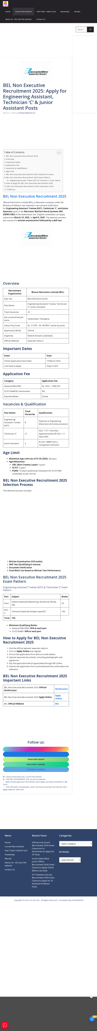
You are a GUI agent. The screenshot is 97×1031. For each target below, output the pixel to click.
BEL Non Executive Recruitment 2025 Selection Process (30, 174)
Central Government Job (15, 777)
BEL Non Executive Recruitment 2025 (22, 156)
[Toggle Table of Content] (57, 153)
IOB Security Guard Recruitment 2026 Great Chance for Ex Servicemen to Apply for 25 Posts (43, 848)
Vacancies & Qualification (16, 168)
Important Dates (13, 162)
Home (7, 11)
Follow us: (11, 189)
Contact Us (40, 19)
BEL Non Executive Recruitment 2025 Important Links (30, 186)
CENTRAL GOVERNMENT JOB (17, 779)
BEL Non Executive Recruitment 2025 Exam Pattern (28, 177)
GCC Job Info (34, 900)
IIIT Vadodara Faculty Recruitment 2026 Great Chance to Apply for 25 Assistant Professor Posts (43, 880)
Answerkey (64, 11)
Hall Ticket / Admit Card (46, 11)
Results (77, 11)
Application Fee (12, 165)
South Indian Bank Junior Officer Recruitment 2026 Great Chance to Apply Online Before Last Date (43, 864)
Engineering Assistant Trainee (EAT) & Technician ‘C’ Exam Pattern (35, 180)
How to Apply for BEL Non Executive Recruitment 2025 (29, 183)
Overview (10, 159)
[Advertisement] (36, 40)
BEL (57, 703)
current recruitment (38, 779)
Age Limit (10, 171)
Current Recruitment (23, 11)
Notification (61, 689)
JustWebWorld (77, 900)
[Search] (90, 29)
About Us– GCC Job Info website (18, 19)
